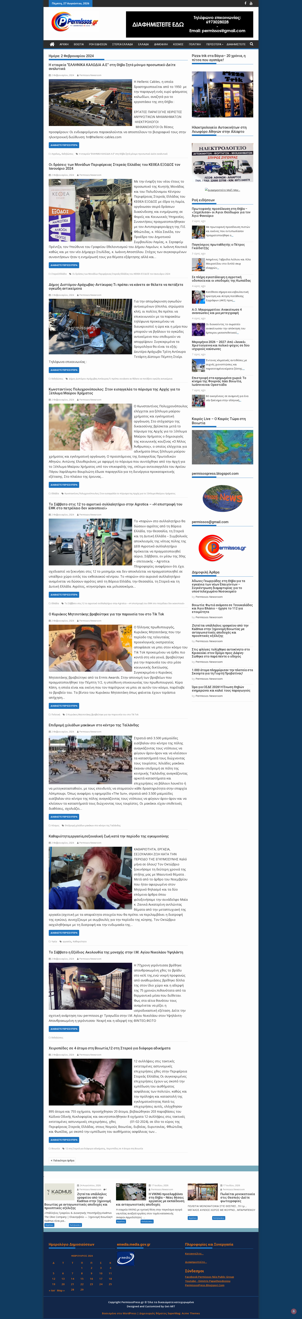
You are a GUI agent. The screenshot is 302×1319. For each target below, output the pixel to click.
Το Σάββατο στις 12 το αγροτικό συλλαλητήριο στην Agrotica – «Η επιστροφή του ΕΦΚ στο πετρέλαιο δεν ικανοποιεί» (115, 506)
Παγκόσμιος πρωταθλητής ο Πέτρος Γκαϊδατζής (218, 246)
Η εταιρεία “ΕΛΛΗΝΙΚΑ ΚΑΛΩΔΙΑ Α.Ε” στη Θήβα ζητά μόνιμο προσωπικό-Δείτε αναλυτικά (112, 67)
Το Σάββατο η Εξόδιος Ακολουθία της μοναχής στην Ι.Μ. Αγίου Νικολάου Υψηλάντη (116, 952)
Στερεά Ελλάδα (122, 44)
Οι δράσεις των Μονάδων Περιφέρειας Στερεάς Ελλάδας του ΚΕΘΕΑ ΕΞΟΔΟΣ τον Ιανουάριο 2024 (114, 166)
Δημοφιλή (161, 44)
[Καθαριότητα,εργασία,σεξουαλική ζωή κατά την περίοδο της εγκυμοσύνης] (90, 849)
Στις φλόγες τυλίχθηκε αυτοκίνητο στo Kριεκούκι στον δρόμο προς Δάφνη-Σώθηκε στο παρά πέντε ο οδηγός (221, 653)
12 (53, 1278)
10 (100, 1273)
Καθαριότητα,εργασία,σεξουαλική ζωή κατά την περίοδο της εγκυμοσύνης (109, 836)
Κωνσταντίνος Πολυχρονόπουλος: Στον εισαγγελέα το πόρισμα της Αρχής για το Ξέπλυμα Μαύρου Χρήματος (114, 391)
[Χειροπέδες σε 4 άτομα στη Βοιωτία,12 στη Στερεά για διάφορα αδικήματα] (90, 1061)
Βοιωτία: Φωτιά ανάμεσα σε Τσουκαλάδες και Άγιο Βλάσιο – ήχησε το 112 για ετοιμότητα (222, 608)
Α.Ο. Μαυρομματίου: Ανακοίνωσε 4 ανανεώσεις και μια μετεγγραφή (217, 311)
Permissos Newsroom (90, 75)
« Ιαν (52, 1290)
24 (100, 1284)
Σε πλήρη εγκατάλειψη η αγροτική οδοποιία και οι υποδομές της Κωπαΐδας (221, 278)
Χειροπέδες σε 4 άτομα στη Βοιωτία (124, 1148)
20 (63, 1284)
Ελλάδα (143, 44)
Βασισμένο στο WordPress (119, 1313)
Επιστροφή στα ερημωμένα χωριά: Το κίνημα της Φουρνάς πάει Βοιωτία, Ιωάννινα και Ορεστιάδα (219, 381)
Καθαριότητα (80, 941)
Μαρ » (61, 1290)
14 (72, 1278)
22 (82, 1284)
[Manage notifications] (294, 1311)
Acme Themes (191, 1313)
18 (110, 1278)
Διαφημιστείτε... (196, 1262)
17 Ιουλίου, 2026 (159, 1185)
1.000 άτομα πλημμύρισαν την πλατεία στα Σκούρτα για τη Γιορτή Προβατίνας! (222, 671)
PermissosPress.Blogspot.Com (204, 1285)
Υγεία (54, 941)
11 (110, 1273)
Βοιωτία (79, 44)
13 (63, 1278)
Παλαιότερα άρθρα (63, 1160)
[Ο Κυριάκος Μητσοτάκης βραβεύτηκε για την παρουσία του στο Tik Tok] (90, 627)
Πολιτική (195, 44)
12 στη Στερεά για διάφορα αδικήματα (85, 1148)
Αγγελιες (56, 153)
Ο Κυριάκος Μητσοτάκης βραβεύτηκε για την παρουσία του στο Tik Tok (106, 614)
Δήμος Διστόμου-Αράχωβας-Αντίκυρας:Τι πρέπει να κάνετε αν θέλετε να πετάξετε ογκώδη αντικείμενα (116, 287)
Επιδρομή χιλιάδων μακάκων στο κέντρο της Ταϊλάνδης (94, 725)
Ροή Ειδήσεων (98, 44)
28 (72, 1289)
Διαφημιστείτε (236, 44)
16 (91, 1278)
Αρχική (64, 44)
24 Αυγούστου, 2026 (90, 1185)
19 (53, 1284)
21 (72, 1284)
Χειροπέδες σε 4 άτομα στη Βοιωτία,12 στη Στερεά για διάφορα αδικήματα (109, 1048)
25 (110, 1284)
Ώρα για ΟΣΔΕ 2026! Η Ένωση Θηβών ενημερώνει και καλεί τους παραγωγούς (221, 688)
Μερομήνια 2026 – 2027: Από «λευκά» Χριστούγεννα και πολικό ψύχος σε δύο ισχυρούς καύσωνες (221, 345)
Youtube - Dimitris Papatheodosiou (207, 1281)
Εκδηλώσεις (67, 153)
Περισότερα (213, 44)
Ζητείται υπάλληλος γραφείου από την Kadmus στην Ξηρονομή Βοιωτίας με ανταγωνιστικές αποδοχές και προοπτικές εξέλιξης (220, 631)
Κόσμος (178, 44)
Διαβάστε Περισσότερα (64, 145)
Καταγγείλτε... (194, 1253)
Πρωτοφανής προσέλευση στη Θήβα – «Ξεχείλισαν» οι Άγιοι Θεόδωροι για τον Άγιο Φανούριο (221, 212)
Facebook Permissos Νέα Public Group (209, 1276)
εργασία (67, 941)
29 (82, 1289)
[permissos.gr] (52, 43)
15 (82, 1278)
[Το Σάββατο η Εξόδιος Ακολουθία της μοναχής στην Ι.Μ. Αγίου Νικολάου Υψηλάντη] (90, 965)
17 (100, 1278)
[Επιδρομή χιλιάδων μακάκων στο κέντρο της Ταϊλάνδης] (90, 738)
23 (91, 1284)
